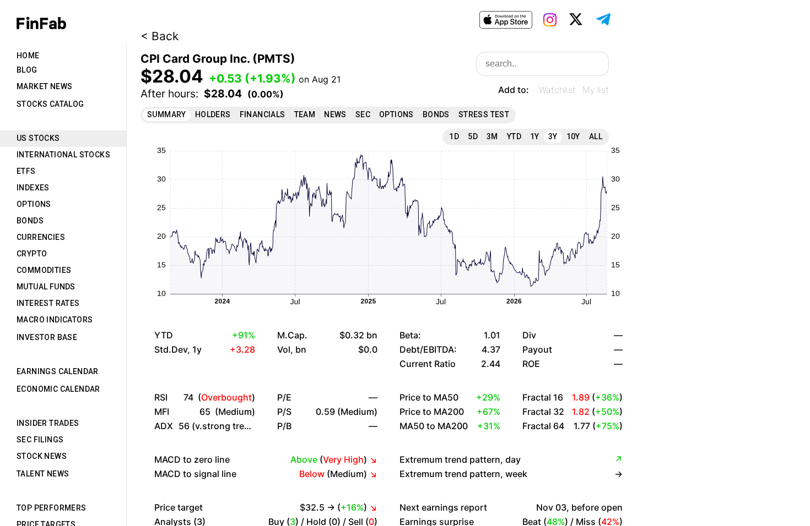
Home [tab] (28, 55)
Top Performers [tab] (52, 507)
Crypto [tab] (32, 253)
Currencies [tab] (41, 237)
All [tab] (595, 136)
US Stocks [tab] (38, 138)
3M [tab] (492, 136)
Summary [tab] (166, 114)
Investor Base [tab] (47, 337)
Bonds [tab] (30, 220)
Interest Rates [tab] (48, 303)
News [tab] (335, 114)
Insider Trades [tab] (48, 423)
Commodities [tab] (44, 270)
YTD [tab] (514, 136)
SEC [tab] (362, 114)
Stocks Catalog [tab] (50, 104)
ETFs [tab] (26, 171)
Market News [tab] (44, 86)
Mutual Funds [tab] (46, 286)
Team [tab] (305, 114)
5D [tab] (473, 136)
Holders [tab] (213, 114)
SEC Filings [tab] (40, 439)
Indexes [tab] (33, 187)
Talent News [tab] (43, 473)
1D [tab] (454, 136)
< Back (160, 36)
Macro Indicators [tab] (55, 319)
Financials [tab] (262, 114)
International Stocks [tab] (63, 154)
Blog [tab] (27, 69)
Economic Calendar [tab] (58, 389)
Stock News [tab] (42, 456)
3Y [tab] (553, 136)
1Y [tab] (534, 136)
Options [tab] (34, 204)
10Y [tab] (573, 136)
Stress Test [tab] (483, 114)
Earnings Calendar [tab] (58, 371)
